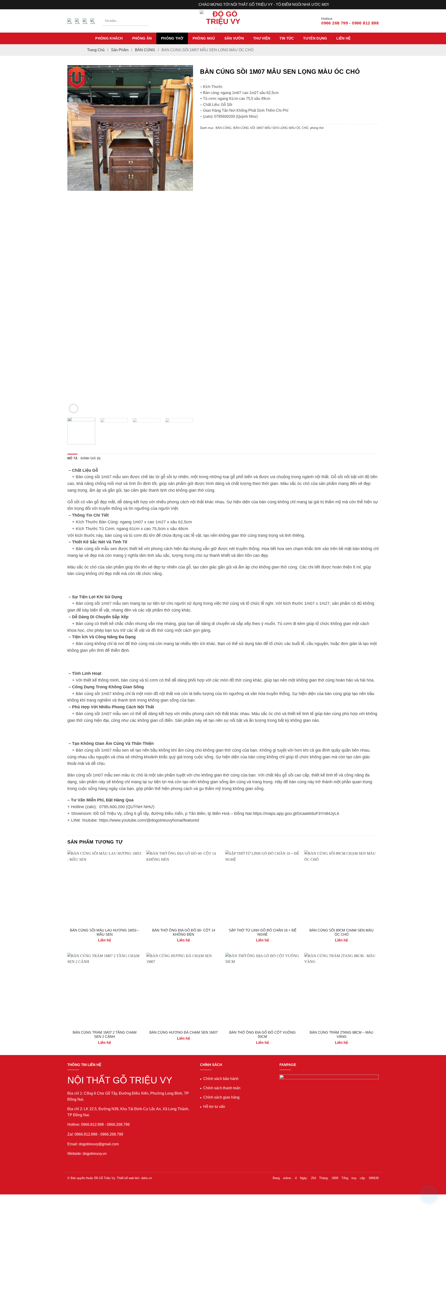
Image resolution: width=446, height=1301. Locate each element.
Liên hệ (343, 38)
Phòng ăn (142, 38)
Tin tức (286, 38)
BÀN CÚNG (145, 50)
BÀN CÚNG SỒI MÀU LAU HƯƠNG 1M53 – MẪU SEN (104, 932)
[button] (73, 408)
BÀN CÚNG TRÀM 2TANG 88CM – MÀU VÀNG (341, 1034)
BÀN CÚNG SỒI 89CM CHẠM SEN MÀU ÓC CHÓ (341, 932)
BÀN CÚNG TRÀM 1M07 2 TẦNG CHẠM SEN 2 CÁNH (105, 1034)
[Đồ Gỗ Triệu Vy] (223, 20)
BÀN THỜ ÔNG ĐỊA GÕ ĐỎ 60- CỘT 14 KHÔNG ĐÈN (183, 932)
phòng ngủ (204, 38)
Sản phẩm (119, 50)
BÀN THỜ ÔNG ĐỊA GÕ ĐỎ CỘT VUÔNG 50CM (262, 1034)
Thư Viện (261, 38)
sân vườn (234, 38)
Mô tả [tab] (72, 458)
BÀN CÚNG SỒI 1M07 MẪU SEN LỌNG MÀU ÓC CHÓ (270, 128)
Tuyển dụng (315, 38)
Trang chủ (96, 50)
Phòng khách (109, 38)
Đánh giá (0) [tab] (90, 458)
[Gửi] (145, 21)
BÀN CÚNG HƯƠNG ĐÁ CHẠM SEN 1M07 (183, 1032)
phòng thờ (172, 38)
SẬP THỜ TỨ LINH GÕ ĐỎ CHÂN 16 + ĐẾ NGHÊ (262, 932)
